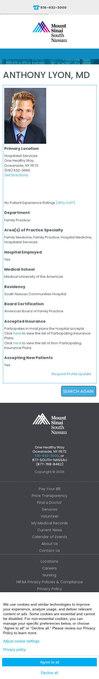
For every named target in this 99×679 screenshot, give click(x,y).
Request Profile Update (71, 373)
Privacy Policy (49, 588)
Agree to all (49, 662)
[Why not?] (65, 202)
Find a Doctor (49, 502)
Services (49, 509)
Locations (49, 561)
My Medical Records (49, 523)
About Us (49, 543)
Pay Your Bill (49, 488)
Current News (49, 530)
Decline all (49, 673)
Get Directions (16, 175)
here (17, 333)
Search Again (78, 391)
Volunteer (50, 516)
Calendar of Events (49, 536)
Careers (49, 568)
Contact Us (49, 550)
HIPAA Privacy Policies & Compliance (49, 582)
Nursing (49, 575)
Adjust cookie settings (21, 641)
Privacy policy (14, 649)
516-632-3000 (53, 7)
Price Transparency (49, 495)
